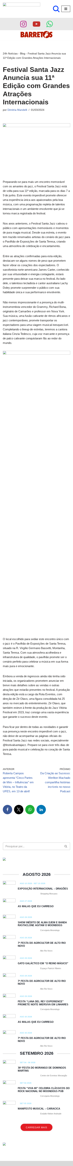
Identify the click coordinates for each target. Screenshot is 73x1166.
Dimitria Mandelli (17, 109)
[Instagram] (23, 24)
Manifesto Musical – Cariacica (39, 1108)
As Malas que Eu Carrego (36, 906)
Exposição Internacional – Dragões (43, 888)
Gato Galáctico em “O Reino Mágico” (43, 963)
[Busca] (56, 9)
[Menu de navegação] (65, 9)
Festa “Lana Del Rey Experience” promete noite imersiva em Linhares (43, 1003)
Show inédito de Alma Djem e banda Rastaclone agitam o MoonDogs (42, 924)
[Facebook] (7, 809)
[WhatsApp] (30, 809)
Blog (22, 53)
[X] (18, 809)
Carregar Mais (36, 1127)
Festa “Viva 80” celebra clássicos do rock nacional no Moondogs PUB (44, 1090)
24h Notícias (10, 53)
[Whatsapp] (49, 24)
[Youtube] (36, 24)
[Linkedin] (41, 809)
